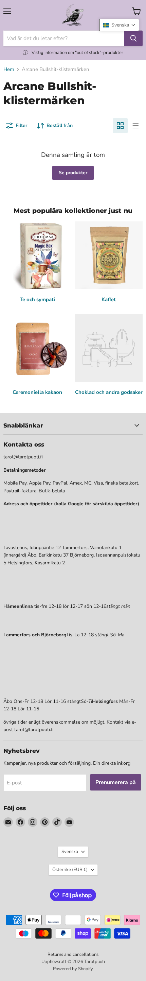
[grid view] (120, 125)
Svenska (69, 852)
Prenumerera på (115, 782)
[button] (119, 25)
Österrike (70, 870)
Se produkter (73, 172)
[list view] (135, 125)
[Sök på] (133, 38)
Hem (8, 69)
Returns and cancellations (73, 954)
